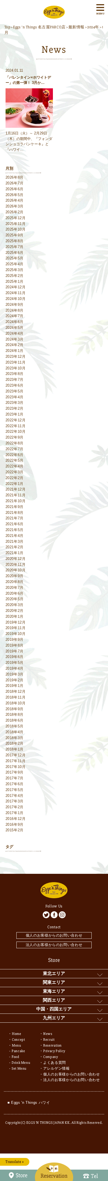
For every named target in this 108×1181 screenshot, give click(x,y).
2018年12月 (16, 691)
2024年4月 (15, 333)
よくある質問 (54, 1062)
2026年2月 (15, 212)
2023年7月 (15, 379)
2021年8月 (15, 513)
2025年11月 (16, 224)
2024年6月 (15, 322)
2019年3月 (15, 674)
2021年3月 (15, 541)
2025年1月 (15, 281)
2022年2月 (15, 478)
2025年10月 (16, 229)
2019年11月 (16, 628)
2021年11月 (16, 495)
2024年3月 (15, 339)
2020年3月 (15, 605)
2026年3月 (15, 206)
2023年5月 (15, 391)
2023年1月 (15, 414)
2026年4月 (15, 200)
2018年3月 (15, 738)
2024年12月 (16, 287)
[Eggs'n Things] (54, 15)
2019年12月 (16, 622)
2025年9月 (15, 235)
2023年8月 (15, 374)
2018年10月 (16, 703)
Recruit (49, 1039)
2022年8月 (15, 443)
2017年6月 (15, 784)
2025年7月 (15, 247)
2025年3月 (15, 270)
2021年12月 (16, 489)
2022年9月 (15, 437)
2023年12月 (16, 356)
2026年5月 (15, 195)
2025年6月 (15, 253)
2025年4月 (15, 264)
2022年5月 (15, 460)
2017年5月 (15, 790)
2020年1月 (15, 616)
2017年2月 (15, 807)
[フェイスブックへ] (54, 914)
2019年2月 (15, 680)
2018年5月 (15, 726)
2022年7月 (15, 449)
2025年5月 (15, 258)
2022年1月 (15, 484)
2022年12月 (16, 420)
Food (15, 1057)
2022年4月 (15, 466)
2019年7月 (15, 651)
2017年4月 (15, 796)
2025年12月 (16, 218)
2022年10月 (16, 431)
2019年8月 (15, 645)
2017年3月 (15, 801)
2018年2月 (15, 743)
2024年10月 (16, 299)
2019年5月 (15, 662)
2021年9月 (15, 507)
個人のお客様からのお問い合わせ (54, 935)
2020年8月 (15, 582)
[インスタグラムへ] (62, 914)
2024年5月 (15, 328)
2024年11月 (16, 293)
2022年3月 (15, 472)
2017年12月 (16, 755)
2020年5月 (15, 599)
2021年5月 (15, 530)
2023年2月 (15, 408)
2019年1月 (15, 686)
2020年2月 (15, 611)
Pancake (18, 1051)
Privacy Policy (54, 1051)
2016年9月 (15, 824)
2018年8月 (15, 714)
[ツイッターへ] (46, 914)
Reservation (52, 1045)
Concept (18, 1039)
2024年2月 (15, 345)
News (47, 1034)
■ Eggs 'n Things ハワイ (28, 1102)
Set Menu (19, 1068)
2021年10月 (16, 501)
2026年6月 (15, 189)
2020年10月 (16, 570)
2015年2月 (15, 830)
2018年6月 (15, 720)
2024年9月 (15, 304)
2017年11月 (16, 761)
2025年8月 (15, 241)
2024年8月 (15, 310)
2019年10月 (16, 634)
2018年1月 (15, 749)
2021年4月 (15, 536)
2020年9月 (15, 576)
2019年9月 (15, 639)
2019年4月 (15, 668)
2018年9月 (15, 709)
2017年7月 (15, 778)
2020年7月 (15, 588)
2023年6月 (15, 385)
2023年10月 (16, 368)
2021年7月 (15, 518)
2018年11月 (16, 697)
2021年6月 (15, 524)
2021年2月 (15, 547)
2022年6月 (15, 455)
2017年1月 (15, 813)
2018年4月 (15, 732)
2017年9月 (15, 772)
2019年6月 (15, 657)
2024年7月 (15, 316)
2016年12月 (16, 819)
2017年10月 (16, 767)
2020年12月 (16, 559)
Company (50, 1057)
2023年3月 (15, 403)
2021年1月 (15, 553)
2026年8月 (15, 177)
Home (16, 1034)
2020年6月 (15, 593)
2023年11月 (16, 362)
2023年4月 (15, 397)
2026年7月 (15, 183)
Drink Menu (21, 1062)
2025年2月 (15, 276)
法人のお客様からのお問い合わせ (54, 945)
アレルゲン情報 (56, 1068)
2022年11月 (16, 426)
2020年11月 (16, 564)
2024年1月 (15, 351)
